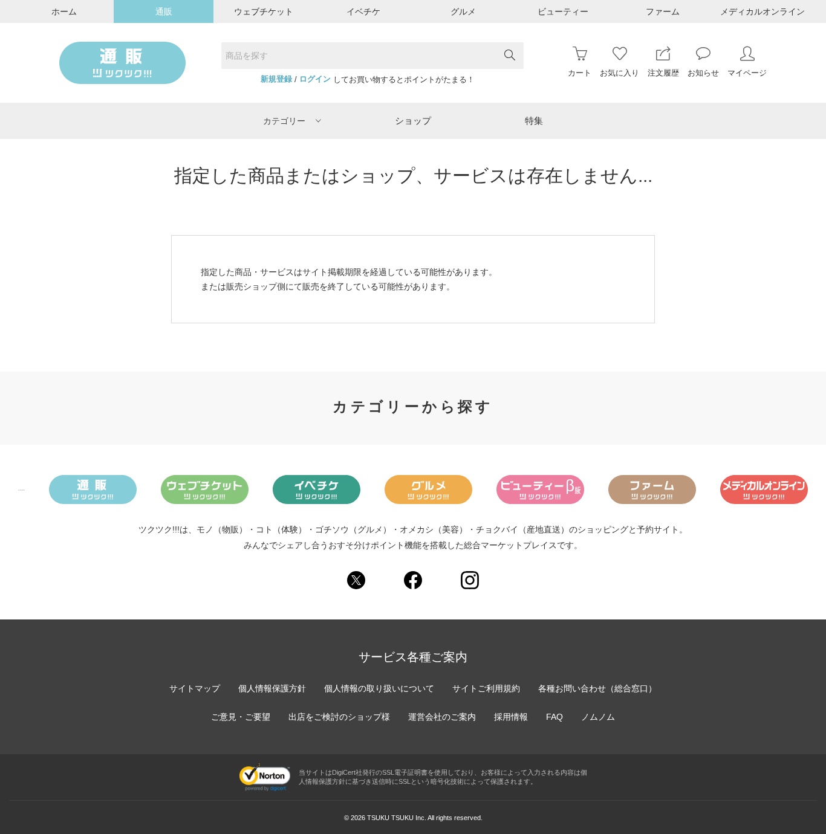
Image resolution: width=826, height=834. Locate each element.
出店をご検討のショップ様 (339, 717)
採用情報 (511, 717)
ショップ (413, 120)
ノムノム (598, 717)
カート (579, 72)
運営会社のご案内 (442, 717)
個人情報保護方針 (272, 688)
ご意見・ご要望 (240, 717)
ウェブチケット (263, 11)
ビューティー (563, 11)
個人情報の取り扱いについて (379, 688)
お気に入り (619, 72)
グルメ (463, 11)
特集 (534, 120)
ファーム (663, 11)
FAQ (554, 717)
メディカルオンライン (762, 11)
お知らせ (703, 72)
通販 (163, 11)
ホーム (64, 11)
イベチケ (363, 11)
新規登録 (276, 79)
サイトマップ (194, 688)
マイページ (747, 72)
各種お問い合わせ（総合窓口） (597, 688)
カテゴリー (284, 121)
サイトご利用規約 (486, 688)
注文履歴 (663, 72)
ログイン (315, 79)
